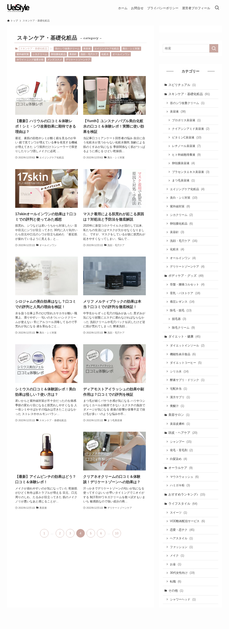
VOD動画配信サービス (187, 521)
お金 (175, 564)
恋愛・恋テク (182, 529)
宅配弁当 (178, 388)
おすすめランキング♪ (186, 494)
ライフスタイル (182, 503)
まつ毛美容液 (183, 180)
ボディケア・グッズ (186, 275)
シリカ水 (179, 371)
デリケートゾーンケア (78, 59)
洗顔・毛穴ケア (89, 54)
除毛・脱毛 (180, 310)
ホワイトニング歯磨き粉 (30, 59)
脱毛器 (179, 319)
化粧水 (105, 54)
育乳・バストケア (185, 293)
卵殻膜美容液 (183, 163)
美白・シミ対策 (131, 48)
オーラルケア (180, 468)
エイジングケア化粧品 (106, 48)
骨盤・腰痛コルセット (187, 284)
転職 (175, 581)
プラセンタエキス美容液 (190, 172)
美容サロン (178, 414)
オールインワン (121, 54)
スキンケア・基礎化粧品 (189, 94)
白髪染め (178, 459)
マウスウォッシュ (184, 476)
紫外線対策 (23, 54)
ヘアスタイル (181, 538)
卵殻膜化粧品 (58, 54)
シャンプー (180, 441)
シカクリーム (39, 54)
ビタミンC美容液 (186, 137)
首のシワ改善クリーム (67, 48)
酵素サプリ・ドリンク (187, 380)
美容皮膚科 (180, 423)
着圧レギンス (182, 301)
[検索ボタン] (217, 8)
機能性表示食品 (183, 354)
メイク (177, 555)
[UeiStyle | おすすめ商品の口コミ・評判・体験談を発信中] (18, 8)
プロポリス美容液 (186, 120)
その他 (175, 590)
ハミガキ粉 (180, 485)
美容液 (87, 48)
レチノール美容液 (186, 146)
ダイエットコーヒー (185, 362)
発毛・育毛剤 (181, 450)
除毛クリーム (183, 327)
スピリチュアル (182, 85)
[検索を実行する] (213, 48)
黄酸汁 (177, 406)
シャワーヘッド (183, 599)
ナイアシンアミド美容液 (190, 128)
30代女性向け (182, 572)
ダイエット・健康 (184, 336)
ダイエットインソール (187, 345)
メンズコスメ (54, 59)
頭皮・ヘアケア (182, 432)
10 (117, 533)
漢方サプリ (180, 397)
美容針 (73, 54)
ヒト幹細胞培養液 (186, 154)
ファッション (181, 547)
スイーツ (178, 512)
